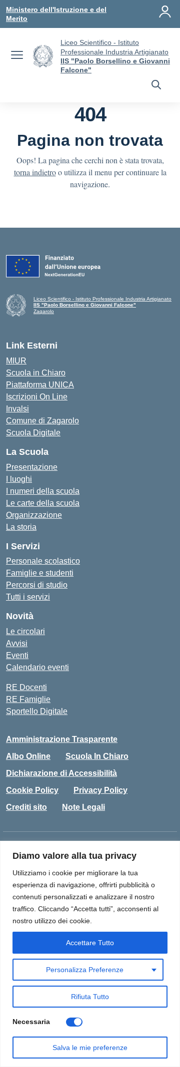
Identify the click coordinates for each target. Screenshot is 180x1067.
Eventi (17, 655)
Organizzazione (34, 515)
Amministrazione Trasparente (62, 739)
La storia (21, 527)
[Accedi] (165, 11)
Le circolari (25, 631)
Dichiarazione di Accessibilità (61, 773)
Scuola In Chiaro (97, 756)
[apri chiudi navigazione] (17, 56)
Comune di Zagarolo (42, 420)
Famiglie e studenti (40, 573)
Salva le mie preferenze (90, 1048)
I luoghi (19, 479)
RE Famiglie (28, 699)
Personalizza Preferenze (85, 970)
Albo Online (28, 756)
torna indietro (35, 172)
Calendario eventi (37, 667)
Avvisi (17, 643)
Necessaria (31, 1022)
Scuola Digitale (33, 432)
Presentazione (32, 467)
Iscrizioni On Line (37, 396)
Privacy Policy (101, 790)
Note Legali (83, 807)
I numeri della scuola (43, 491)
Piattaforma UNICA (40, 384)
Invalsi (17, 408)
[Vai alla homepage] (43, 56)
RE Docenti (26, 687)
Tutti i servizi (28, 597)
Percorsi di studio (37, 585)
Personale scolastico (43, 561)
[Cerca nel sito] (156, 85)
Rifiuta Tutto (90, 997)
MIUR (16, 360)
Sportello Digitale (37, 711)
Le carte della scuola (43, 503)
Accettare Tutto (90, 943)
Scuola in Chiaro (36, 372)
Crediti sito (26, 807)
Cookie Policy (32, 790)
